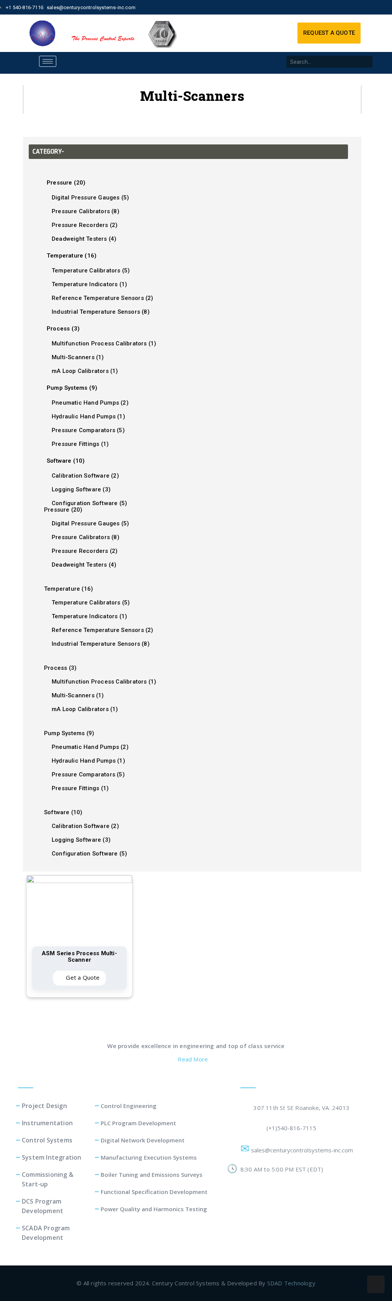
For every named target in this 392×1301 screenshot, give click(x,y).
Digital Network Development (143, 1140)
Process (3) (63, 328)
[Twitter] (345, 7)
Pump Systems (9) (72, 387)
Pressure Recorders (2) (85, 225)
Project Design (44, 1106)
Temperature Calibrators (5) (91, 270)
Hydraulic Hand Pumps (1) (88, 416)
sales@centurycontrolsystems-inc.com (303, 1150)
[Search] (366, 62)
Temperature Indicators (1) (89, 284)
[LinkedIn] (358, 7)
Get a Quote (82, 977)
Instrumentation (47, 1123)
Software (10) (66, 460)
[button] (329, 33)
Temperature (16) (71, 255)
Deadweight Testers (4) (84, 238)
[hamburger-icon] (47, 61)
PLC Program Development (138, 1123)
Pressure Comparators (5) (88, 430)
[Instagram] (384, 7)
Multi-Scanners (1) (78, 357)
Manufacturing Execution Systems (149, 1157)
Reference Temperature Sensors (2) (103, 298)
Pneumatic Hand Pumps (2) (90, 402)
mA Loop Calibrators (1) (85, 371)
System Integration (52, 1157)
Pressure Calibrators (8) (85, 211)
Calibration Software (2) (85, 475)
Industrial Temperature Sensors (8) (101, 311)
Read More (193, 1059)
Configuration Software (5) (89, 503)
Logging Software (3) (81, 489)
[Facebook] (332, 7)
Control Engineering (129, 1106)
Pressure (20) (66, 182)
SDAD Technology (291, 1283)
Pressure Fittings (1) (80, 444)
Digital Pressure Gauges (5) (90, 197)
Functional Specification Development (154, 1192)
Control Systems (47, 1140)
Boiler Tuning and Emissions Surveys (152, 1174)
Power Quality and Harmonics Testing (154, 1209)
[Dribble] (371, 7)
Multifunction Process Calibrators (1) (104, 343)
